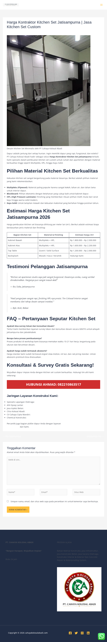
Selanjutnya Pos (95, 436)
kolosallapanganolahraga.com (49, 402)
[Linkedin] (88, 633)
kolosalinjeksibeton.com (35, 408)
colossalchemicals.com (37, 417)
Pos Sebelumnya (12, 436)
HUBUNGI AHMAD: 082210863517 (53, 384)
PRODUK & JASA (36, 32)
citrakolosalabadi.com (36, 411)
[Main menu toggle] (101, 5)
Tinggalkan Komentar (17, 32)
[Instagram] (82, 633)
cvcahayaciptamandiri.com (43, 414)
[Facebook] (70, 633)
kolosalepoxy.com (32, 405)
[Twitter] (76, 633)
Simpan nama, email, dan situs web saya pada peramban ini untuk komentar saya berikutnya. (54, 501)
